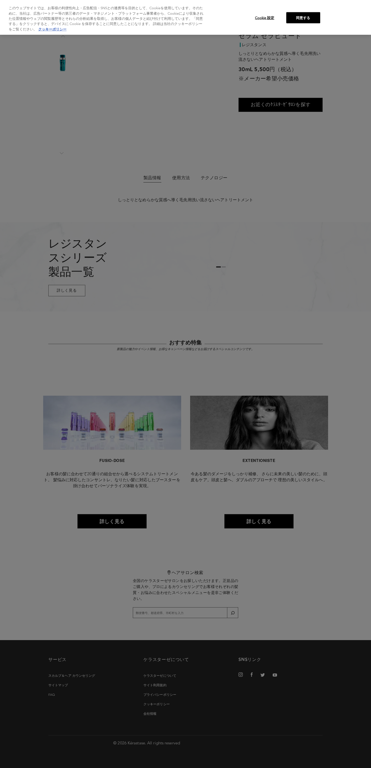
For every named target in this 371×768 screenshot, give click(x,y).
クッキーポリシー (52, 29)
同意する (303, 17)
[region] (185, 17)
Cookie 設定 (264, 17)
